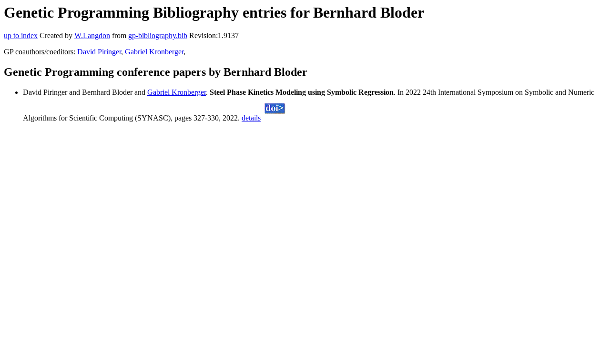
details (251, 118)
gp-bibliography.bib (157, 35)
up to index (21, 35)
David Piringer (99, 52)
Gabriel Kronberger (154, 52)
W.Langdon (92, 35)
